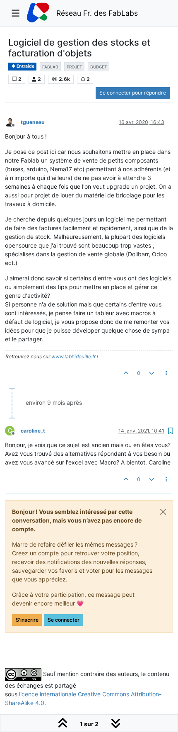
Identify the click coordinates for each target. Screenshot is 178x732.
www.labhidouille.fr (73, 356)
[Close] (163, 512)
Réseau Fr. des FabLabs (97, 13)
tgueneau (33, 122)
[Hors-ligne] (13, 121)
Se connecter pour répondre (132, 93)
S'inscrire (27, 620)
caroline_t (33, 431)
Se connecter (63, 620)
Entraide (25, 66)
